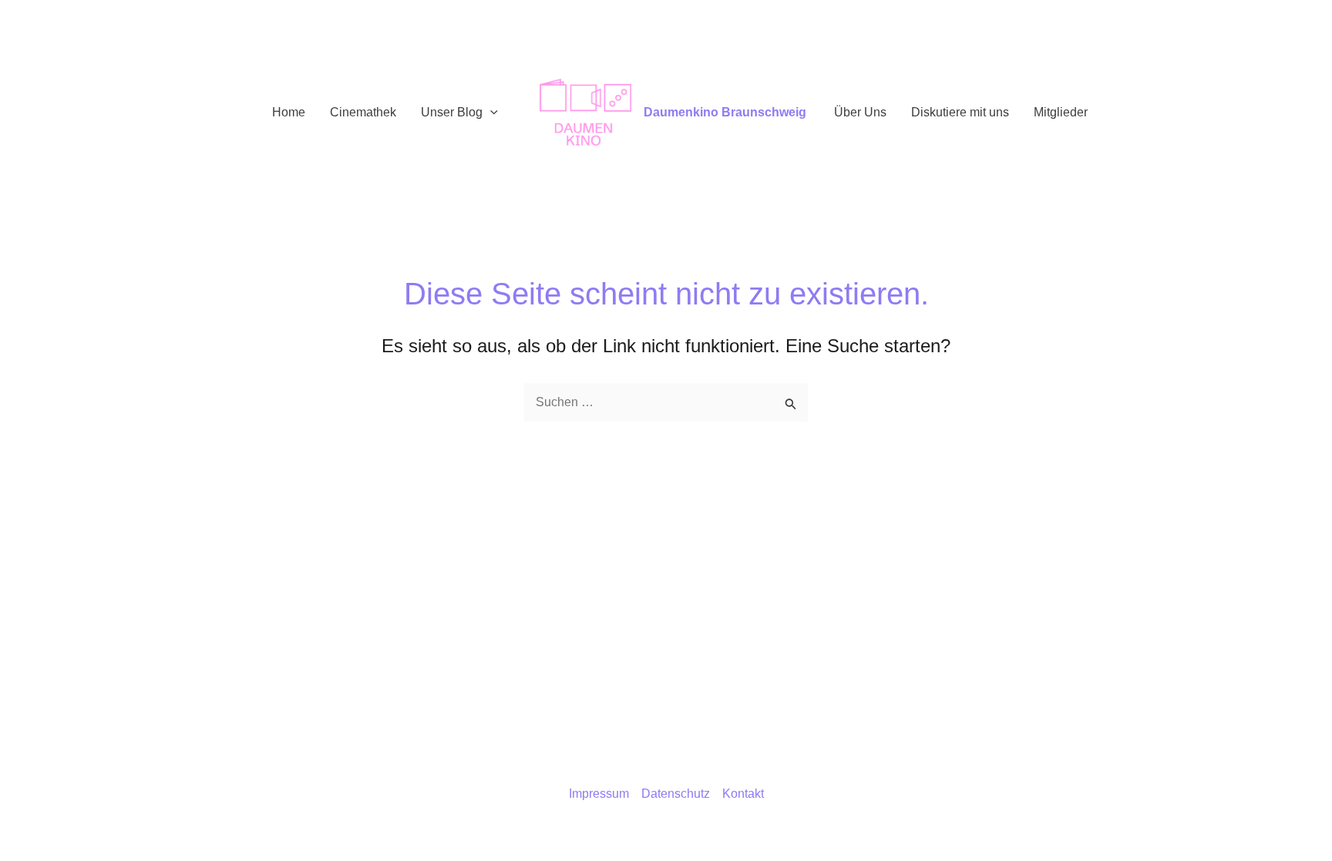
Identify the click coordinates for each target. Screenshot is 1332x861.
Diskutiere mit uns (960, 112)
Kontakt (743, 793)
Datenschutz (675, 793)
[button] (490, 112)
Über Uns (860, 112)
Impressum (599, 793)
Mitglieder (1061, 112)
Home (288, 112)
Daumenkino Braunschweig (725, 112)
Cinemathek (363, 112)
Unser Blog (452, 112)
